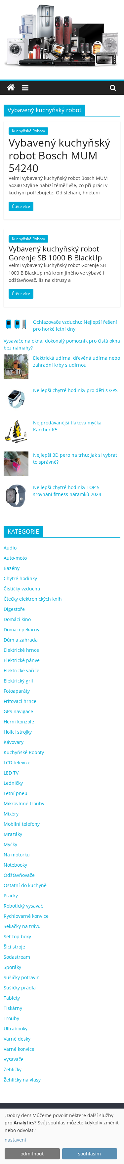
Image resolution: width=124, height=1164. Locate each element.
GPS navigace (18, 711)
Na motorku (17, 854)
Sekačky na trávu (22, 926)
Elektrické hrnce (21, 650)
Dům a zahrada (21, 640)
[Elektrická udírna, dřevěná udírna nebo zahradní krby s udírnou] (16, 369)
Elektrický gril (18, 681)
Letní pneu (15, 793)
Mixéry (11, 814)
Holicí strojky (18, 732)
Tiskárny (13, 1008)
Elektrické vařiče (21, 670)
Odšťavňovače (19, 875)
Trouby (11, 1018)
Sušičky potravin (22, 977)
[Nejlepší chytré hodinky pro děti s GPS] (16, 402)
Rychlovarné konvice (26, 916)
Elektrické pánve (22, 660)
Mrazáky (13, 834)
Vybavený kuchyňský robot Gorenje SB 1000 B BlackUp (55, 253)
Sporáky (12, 967)
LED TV (11, 773)
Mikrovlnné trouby (24, 803)
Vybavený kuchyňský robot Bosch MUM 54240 (59, 155)
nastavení (15, 1140)
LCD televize (17, 762)
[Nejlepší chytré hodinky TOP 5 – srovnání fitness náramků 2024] (16, 499)
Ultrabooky (15, 1028)
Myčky (10, 844)
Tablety (12, 998)
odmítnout (32, 1153)
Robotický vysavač (23, 906)
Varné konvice (19, 1049)
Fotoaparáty (17, 691)
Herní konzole (19, 721)
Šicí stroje (14, 947)
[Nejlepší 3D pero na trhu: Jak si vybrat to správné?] (16, 466)
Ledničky (13, 783)
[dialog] (62, 1136)
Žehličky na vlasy (22, 1080)
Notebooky (15, 865)
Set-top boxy (17, 936)
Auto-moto (15, 558)
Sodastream (17, 957)
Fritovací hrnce (20, 701)
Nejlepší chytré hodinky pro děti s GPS (75, 390)
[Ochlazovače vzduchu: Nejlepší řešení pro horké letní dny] (16, 327)
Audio (10, 548)
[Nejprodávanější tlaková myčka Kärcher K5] (16, 434)
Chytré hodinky (20, 578)
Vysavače (13, 1059)
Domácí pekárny (21, 629)
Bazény (12, 568)
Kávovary (13, 742)
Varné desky (17, 1039)
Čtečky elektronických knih (33, 599)
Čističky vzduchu (22, 588)
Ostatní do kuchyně (25, 885)
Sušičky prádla (20, 987)
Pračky (11, 895)
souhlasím (89, 1153)
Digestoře (14, 609)
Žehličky (12, 1069)
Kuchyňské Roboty (28, 131)
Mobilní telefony (22, 824)
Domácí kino (17, 619)
